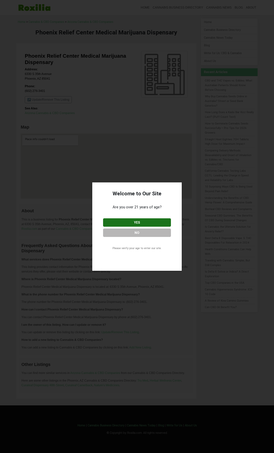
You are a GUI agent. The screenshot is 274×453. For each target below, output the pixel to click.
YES (137, 222)
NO (137, 232)
